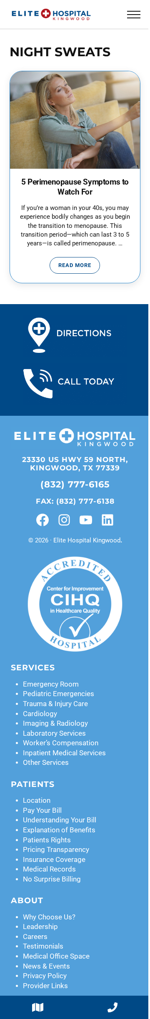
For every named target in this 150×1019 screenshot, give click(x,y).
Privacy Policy (45, 976)
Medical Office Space (56, 956)
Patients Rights (47, 840)
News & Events (46, 966)
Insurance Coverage (54, 860)
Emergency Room (51, 684)
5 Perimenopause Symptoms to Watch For (75, 187)
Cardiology (40, 714)
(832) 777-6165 (75, 484)
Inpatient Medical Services (64, 753)
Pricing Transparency (56, 850)
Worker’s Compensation (60, 743)
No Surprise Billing (52, 879)
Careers (35, 937)
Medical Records (49, 869)
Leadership (40, 927)
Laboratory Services (54, 733)
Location (36, 800)
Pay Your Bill (42, 810)
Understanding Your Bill (59, 820)
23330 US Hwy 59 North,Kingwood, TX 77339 (75, 463)
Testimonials (43, 946)
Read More (79, 266)
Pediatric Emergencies (58, 694)
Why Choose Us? (49, 917)
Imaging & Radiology (55, 723)
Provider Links (45, 986)
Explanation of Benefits (59, 830)
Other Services (46, 763)
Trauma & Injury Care (55, 704)
